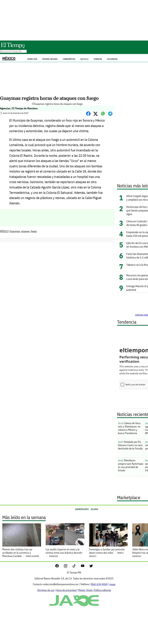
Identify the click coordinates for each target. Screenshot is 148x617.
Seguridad (112, 59)
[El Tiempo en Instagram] (68, 566)
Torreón (98, 59)
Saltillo (84, 59)
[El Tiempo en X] (91, 566)
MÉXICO (8, 58)
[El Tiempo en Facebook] (59, 566)
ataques (25, 231)
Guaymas (15, 231)
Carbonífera (69, 59)
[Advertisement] (74, 20)
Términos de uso (45, 590)
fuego (34, 231)
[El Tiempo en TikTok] (76, 566)
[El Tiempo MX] (12, 47)
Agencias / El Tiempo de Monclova (19, 108)
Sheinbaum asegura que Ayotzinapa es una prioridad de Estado (130, 465)
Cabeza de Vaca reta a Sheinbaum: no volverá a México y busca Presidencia (129, 428)
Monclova (32, 59)
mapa (112, 584)
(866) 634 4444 (99, 584)
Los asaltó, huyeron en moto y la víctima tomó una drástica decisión (64, 553)
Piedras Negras (50, 59)
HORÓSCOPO (82, 509)
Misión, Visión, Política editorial (94, 590)
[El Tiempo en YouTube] (85, 566)
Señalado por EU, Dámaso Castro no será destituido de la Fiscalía (130, 445)
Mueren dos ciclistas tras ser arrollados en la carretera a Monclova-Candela (20, 553)
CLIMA (95, 509)
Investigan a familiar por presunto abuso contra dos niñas (107, 553)
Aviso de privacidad (66, 590)
